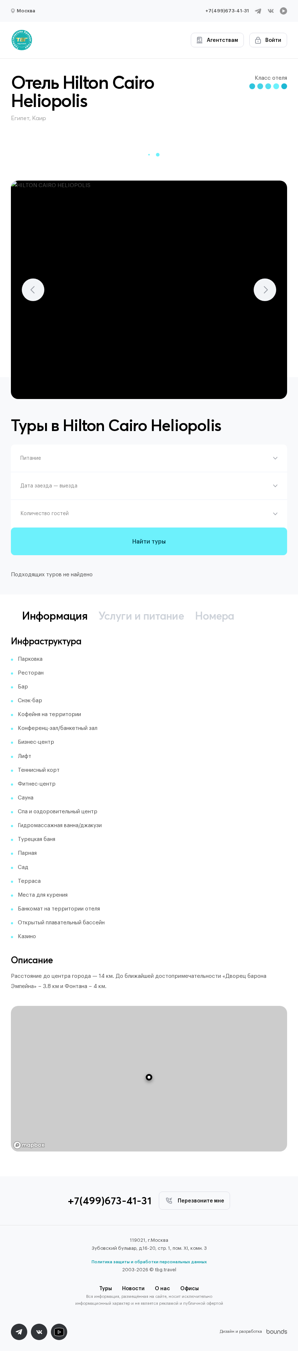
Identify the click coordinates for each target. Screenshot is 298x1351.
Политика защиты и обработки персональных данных (149, 1262)
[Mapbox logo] (29, 1145)
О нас (162, 1288)
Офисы (189, 1288)
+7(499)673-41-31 (227, 10)
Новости (133, 1288)
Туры (105, 1288)
